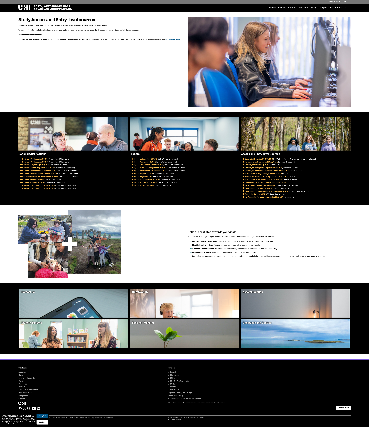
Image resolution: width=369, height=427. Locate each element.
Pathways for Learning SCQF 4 (257, 165)
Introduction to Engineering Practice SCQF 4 (263, 174)
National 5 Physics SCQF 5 (33, 179)
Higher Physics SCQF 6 (143, 174)
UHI (169, 403)
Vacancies (22, 384)
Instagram (28, 408)
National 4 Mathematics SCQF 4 (35, 159)
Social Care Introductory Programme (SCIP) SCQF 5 (266, 177)
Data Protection (25, 393)
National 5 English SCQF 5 (33, 182)
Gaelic (21, 381)
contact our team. (172, 39)
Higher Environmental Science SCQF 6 (150, 171)
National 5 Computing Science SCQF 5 (38, 168)
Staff (344, 2)
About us (22, 372)
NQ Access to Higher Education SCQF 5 (38, 185)
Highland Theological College (180, 393)
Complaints (23, 396)
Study (313, 8)
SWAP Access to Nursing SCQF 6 (258, 188)
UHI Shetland (173, 390)
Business (292, 8)
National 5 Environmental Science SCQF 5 (39, 174)
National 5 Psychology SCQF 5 (34, 165)
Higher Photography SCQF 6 (145, 182)
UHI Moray (172, 378)
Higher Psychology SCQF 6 (145, 162)
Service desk (343, 408)
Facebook (20, 408)
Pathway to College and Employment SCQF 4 (263, 168)
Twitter (24, 408)
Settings (42, 422)
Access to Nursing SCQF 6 (256, 194)
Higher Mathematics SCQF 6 (145, 159)
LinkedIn (38, 408)
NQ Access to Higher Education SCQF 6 (38, 188)
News (20, 375)
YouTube (34, 408)
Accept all (42, 416)
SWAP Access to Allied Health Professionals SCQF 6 (266, 191)
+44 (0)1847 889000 (175, 419)
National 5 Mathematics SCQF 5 (35, 162)
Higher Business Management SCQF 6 (149, 168)
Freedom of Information (28, 390)
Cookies (21, 399)
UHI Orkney (172, 384)
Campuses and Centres (330, 8)
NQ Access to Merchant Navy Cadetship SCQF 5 (265, 197)
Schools (282, 8)
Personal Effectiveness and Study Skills (261, 162)
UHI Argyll (172, 372)
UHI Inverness (173, 375)
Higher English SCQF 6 (143, 177)
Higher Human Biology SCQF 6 (146, 179)
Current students (334, 2)
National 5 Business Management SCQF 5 (39, 171)
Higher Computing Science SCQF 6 (148, 165)
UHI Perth (172, 387)
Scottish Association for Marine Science (184, 399)
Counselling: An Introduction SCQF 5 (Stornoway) (265, 182)
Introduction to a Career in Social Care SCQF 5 (264, 179)
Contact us (22, 387)
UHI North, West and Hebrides (180, 381)
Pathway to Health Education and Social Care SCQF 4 (267, 171)
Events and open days (27, 378)
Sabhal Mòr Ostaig (175, 396)
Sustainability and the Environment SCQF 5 (40, 177)
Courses (272, 8)
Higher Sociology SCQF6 (144, 185)
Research (303, 8)
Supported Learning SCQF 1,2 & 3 (259, 159)
